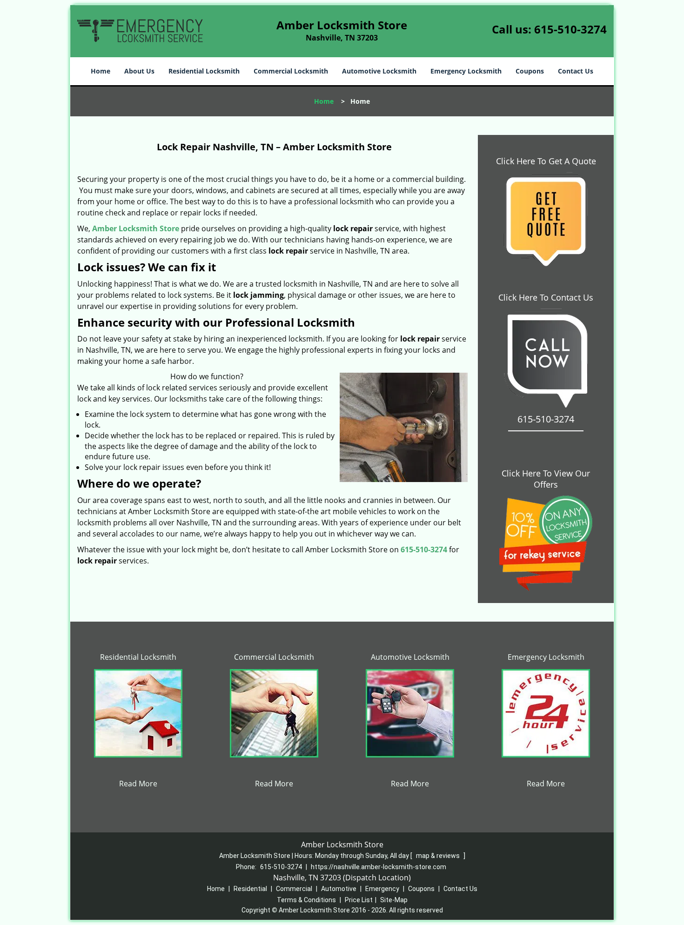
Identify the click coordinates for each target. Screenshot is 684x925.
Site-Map (394, 900)
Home (100, 71)
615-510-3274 (570, 29)
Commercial (294, 888)
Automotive (338, 888)
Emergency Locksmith (466, 71)
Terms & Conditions (306, 900)
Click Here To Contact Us (545, 297)
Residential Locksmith (204, 71)
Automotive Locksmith (379, 71)
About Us (139, 71)
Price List (359, 900)
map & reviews (438, 855)
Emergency (382, 888)
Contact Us (575, 71)
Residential (250, 888)
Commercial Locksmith (291, 71)
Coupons (530, 71)
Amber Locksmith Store (135, 228)
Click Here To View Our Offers (546, 479)
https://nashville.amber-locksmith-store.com (378, 867)
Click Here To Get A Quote (546, 161)
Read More (138, 783)
